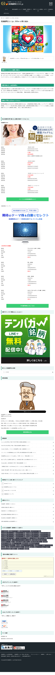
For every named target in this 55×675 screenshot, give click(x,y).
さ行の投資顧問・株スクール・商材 (7, 534)
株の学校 (18, 545)
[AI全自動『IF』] (25, 243)
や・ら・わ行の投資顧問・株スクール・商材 (38, 538)
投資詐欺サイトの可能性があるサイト (9, 511)
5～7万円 (5, 565)
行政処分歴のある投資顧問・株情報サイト (9, 548)
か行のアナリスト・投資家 (20, 533)
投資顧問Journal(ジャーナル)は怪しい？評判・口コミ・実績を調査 (17, 456)
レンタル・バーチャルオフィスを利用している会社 (21, 540)
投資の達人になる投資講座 (6, 543)
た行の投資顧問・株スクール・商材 (32, 534)
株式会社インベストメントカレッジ (27, 545)
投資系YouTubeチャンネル (34, 543)
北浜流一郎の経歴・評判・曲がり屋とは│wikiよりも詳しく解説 (16, 470)
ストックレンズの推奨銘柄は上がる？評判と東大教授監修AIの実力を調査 (18, 452)
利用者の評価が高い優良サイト (7, 507)
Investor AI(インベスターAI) (10, 490)
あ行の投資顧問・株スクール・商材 (7, 533)
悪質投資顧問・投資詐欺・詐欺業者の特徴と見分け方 (10, 656)
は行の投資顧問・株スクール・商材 (32, 536)
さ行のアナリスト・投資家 (45, 533)
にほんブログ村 (4, 623)
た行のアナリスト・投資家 (20, 534)
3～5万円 (5, 563)
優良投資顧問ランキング (17, 9)
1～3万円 (5, 562)
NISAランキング (4, 606)
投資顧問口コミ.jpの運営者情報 (6, 654)
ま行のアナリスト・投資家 (45, 536)
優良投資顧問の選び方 (26, 656)
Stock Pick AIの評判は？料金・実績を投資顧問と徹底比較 (15, 445)
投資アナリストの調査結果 (38, 10)
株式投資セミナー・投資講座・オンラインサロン (43, 545)
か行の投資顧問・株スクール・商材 (32, 533)
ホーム (6, 9)
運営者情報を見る (27, 432)
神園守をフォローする (27, 411)
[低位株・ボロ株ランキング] (4, 600)
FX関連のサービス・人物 (13, 531)
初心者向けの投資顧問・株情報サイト (9, 518)
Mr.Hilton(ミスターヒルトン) (25, 531)
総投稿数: (3, 636)
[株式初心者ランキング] (4, 591)
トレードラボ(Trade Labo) (6, 540)
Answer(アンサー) (8, 483)
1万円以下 (6, 560)
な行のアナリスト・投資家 (45, 534)
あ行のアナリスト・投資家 (36, 531)
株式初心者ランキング (5, 592)
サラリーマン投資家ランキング (6, 597)
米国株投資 (27, 547)
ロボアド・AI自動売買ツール (48, 10)
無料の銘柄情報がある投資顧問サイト (9, 521)
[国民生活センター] (19, 648)
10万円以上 (6, 568)
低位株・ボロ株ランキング (6, 602)
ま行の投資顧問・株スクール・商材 (7, 538)
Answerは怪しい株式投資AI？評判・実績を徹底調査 (14, 463)
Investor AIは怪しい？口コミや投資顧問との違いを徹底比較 (15, 449)
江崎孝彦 (3, 547)
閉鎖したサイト (21, 548)
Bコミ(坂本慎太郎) (4, 531)
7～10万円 (6, 566)
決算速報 (7, 547)
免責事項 (42, 654)
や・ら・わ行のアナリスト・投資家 (22, 538)
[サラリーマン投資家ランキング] (4, 596)
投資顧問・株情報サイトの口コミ (27, 10)
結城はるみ (32, 547)
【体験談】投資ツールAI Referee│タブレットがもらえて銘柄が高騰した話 (18, 466)
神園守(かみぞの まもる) (48, 576)
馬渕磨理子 (27, 548)
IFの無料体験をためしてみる (27, 305)
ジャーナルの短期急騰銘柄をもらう (27, 199)
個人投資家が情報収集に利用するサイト (9, 514)
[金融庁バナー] (6, 648)
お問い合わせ (6, 13)
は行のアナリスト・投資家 (20, 536)
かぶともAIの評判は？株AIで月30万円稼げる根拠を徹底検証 (15, 442)
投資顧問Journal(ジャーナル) (10, 487)
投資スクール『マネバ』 (16, 543)
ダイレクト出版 (49, 538)
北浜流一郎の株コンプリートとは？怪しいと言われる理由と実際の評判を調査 (19, 473)
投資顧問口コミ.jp (10, 659)
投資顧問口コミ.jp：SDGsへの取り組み (21, 654)
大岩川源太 (45, 541)
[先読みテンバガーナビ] (25, 362)
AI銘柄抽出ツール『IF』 (9, 494)
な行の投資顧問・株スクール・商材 (7, 536)
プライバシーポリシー (35, 654)
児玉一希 (13, 541)
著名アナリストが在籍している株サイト (42, 547)
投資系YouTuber (25, 543)
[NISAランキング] (4, 605)
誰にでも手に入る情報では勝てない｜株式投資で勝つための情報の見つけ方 (19, 459)
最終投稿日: (3, 638)
